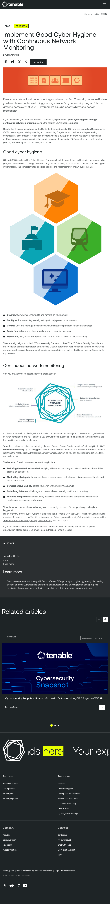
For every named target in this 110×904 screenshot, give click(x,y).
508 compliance (68, 871)
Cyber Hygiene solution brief (87, 514)
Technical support (65, 789)
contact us (28, 530)
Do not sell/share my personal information (34, 871)
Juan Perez (13, 707)
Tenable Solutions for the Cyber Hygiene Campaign (27, 520)
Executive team (9, 840)
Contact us (62, 835)
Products (21, 26)
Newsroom (7, 845)
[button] (99, 619)
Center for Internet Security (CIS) (56, 129)
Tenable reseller (63, 530)
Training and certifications (69, 794)
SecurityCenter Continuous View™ (68, 446)
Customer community (67, 803)
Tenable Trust (63, 808)
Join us (60, 855)
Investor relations (10, 850)
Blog (7, 26)
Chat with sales (64, 845)
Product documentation (68, 799)
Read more (8, 564)
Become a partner (10, 784)
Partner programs (10, 799)
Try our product (64, 840)
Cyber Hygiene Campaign (43, 160)
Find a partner (9, 789)
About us (6, 835)
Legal (57, 871)
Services (61, 784)
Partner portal (8, 794)
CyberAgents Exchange (68, 813)
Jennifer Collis (12, 55)
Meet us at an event (66, 850)
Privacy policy (8, 871)
